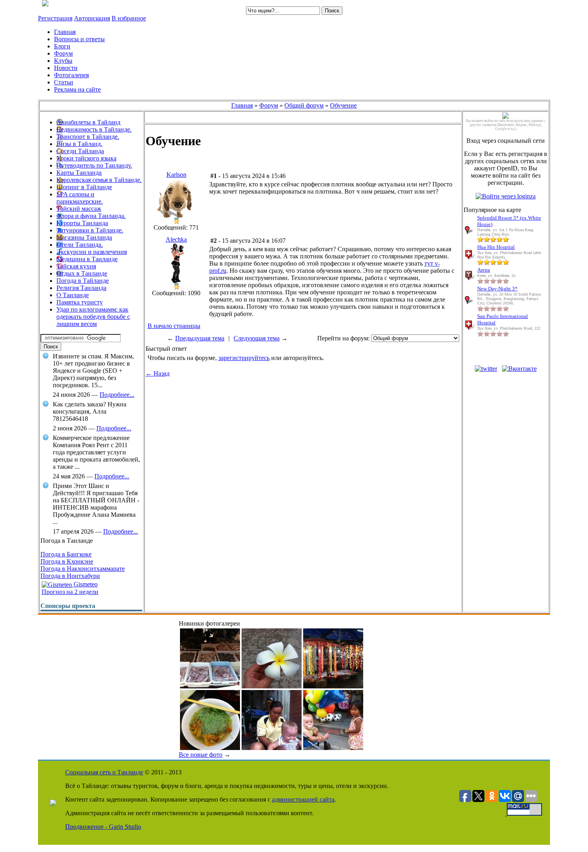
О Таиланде (72, 295)
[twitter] (486, 368)
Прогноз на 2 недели (70, 591)
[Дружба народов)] (333, 747)
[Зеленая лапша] (210, 747)
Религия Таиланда (81, 287)
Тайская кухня (76, 266)
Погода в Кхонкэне (66, 561)
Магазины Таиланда (84, 237)
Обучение (343, 105)
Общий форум (304, 105)
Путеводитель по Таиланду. (94, 165)
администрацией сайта (303, 799)
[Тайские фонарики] (333, 686)
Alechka (176, 239)
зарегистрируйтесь (244, 357)
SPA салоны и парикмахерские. (79, 198)
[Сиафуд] (210, 686)
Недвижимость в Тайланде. (94, 129)
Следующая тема (257, 338)
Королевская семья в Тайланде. (99, 179)
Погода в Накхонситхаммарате (82, 568)
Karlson (176, 174)
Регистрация (55, 18)
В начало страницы (174, 325)
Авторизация (92, 18)
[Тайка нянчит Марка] (272, 747)
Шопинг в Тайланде (84, 187)
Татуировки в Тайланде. (89, 230)
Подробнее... (117, 394)
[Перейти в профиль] (176, 215)
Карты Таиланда (79, 172)
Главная (242, 105)
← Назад (158, 373)
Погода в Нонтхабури (70, 575)
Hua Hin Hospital (496, 247)
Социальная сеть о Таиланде (104, 772)
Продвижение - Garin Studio (103, 826)
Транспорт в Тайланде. (87, 136)
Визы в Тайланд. (79, 143)
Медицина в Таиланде (87, 259)
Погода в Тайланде (82, 280)
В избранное (129, 18)
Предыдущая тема (199, 338)
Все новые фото (200, 754)
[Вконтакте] (519, 368)
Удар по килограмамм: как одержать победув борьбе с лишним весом (93, 316)
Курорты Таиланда (82, 223)
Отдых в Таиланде (81, 273)
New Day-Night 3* (497, 289)
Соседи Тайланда (80, 151)
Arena (483, 270)
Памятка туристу (79, 302)
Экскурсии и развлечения (91, 251)
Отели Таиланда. (79, 244)
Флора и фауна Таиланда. (91, 215)
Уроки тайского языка (86, 158)
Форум (268, 105)
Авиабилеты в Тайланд (88, 122)
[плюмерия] (272, 686)
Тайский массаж (78, 208)
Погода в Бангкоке (66, 554)
